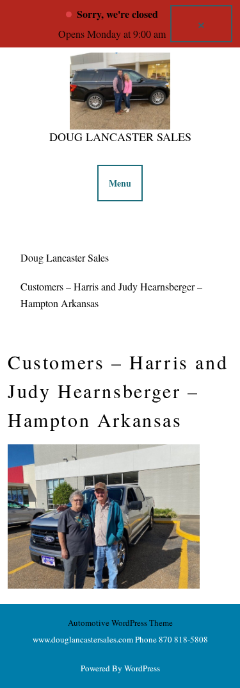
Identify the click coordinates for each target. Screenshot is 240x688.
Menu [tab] (120, 183)
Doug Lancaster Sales (120, 136)
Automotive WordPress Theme (120, 622)
